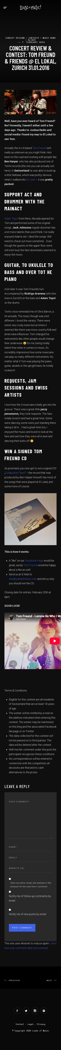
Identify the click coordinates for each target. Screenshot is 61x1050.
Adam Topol (11, 218)
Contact (20, 1024)
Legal (30, 1024)
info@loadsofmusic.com (23, 578)
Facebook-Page (34, 560)
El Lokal (30, 179)
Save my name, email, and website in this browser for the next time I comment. (30, 885)
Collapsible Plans (15, 472)
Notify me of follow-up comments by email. (30, 898)
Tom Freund (39, 148)
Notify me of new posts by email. (27, 914)
